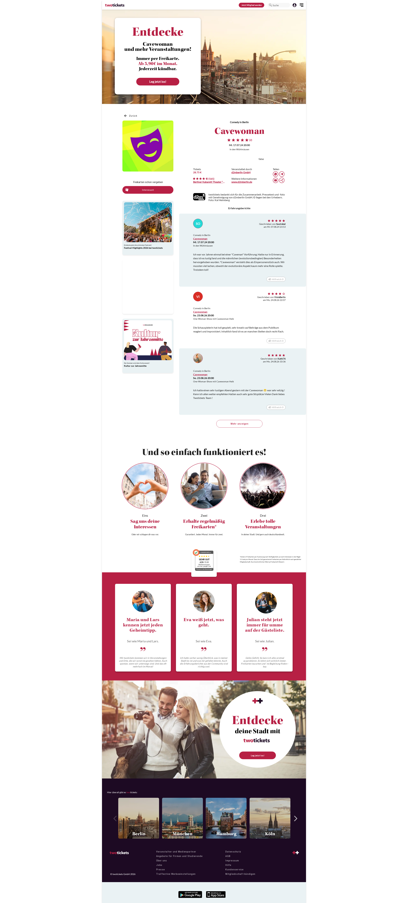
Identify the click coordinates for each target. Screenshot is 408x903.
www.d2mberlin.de (241, 181)
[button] (270, 5)
